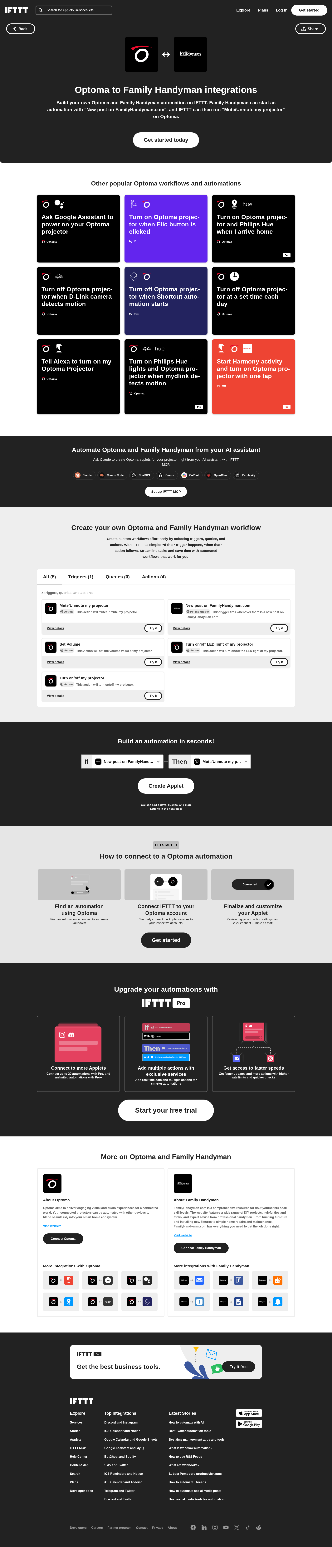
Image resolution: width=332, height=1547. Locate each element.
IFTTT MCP (78, 1448)
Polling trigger (199, 611)
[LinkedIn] (204, 1528)
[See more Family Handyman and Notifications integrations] (270, 1302)
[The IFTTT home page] (16, 10)
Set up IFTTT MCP (166, 492)
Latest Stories (182, 1413)
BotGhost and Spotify (120, 1456)
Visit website (52, 1226)
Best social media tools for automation (197, 1499)
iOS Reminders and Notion (123, 1473)
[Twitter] (236, 1528)
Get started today (166, 140)
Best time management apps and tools (197, 1439)
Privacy (157, 1527)
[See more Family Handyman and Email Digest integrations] (192, 1280)
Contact (142, 1527)
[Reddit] (258, 1528)
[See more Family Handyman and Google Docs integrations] (231, 1302)
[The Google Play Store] (249, 1424)
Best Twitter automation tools (190, 1431)
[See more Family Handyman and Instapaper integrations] (192, 1302)
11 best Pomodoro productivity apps (195, 1473)
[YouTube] (225, 1528)
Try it (153, 628)
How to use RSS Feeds (185, 1456)
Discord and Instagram (121, 1422)
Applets (75, 1439)
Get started (309, 10)
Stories (75, 1431)
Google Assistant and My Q (124, 1448)
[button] (166, 940)
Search (75, 1473)
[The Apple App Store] (249, 1413)
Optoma (92, 90)
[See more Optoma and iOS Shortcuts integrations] (139, 1302)
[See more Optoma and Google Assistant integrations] (139, 1280)
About (172, 1527)
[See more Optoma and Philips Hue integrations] (100, 1302)
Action (68, 611)
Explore (243, 10)
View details (55, 628)
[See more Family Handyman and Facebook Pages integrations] (231, 1280)
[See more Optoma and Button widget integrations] (61, 1280)
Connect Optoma (63, 1238)
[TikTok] (247, 1528)
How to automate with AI (186, 1422)
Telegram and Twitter (119, 1490)
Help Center (78, 1456)
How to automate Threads (187, 1482)
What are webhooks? (184, 1465)
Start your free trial (166, 1110)
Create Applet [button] (166, 786)
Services (76, 1422)
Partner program (119, 1527)
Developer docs (81, 1490)
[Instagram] (215, 1528)
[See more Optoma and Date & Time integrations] (100, 1280)
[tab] (49, 577)
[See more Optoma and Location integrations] (61, 1302)
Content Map (79, 1465)
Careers (97, 1527)
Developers (78, 1527)
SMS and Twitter (116, 1465)
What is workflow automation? (190, 1448)
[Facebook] (193, 1528)
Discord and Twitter (118, 1499)
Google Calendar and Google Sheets (131, 1439)
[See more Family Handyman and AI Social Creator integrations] (270, 1280)
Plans (263, 10)
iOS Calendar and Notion (122, 1431)
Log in (281, 10)
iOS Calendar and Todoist (123, 1482)
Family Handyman (162, 90)
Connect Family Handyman (201, 1248)
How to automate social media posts (195, 1490)
